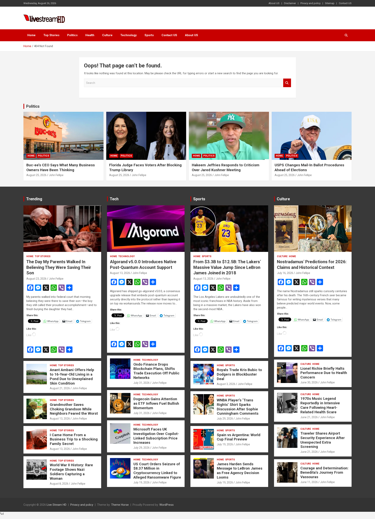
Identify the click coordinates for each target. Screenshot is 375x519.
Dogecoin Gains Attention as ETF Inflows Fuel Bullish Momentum (156, 403)
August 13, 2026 (60, 418)
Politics (72, 35)
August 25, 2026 (36, 175)
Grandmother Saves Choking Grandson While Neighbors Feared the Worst (74, 409)
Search (287, 83)
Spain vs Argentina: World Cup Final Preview (238, 437)
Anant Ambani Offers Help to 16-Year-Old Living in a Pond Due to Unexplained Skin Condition (72, 376)
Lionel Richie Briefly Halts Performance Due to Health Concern (323, 373)
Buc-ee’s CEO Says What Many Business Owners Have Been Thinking (60, 167)
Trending (34, 199)
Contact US (345, 3)
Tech (114, 199)
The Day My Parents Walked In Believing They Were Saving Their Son (58, 267)
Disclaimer (290, 3)
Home (31, 35)
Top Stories (51, 35)
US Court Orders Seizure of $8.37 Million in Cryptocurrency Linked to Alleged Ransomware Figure (157, 471)
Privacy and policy (310, 3)
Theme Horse (120, 504)
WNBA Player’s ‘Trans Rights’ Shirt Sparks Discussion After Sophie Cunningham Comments (237, 407)
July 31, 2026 (141, 382)
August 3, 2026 (226, 384)
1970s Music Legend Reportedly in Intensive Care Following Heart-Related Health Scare (320, 405)
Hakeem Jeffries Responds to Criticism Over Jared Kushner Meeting (225, 167)
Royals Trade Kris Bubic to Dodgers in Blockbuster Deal (239, 374)
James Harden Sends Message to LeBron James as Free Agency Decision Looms (239, 471)
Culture (107, 35)
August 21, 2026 (60, 388)
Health (89, 35)
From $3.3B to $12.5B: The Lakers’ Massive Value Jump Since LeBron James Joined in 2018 (227, 267)
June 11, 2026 (309, 482)
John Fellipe (56, 175)
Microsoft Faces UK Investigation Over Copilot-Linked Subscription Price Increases (156, 436)
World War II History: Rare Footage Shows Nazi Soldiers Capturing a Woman (71, 472)
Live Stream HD (56, 504)
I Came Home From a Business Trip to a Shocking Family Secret (74, 439)
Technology (128, 35)
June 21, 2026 (309, 417)
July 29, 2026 (141, 447)
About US (274, 3)
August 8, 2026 (59, 483)
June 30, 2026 (309, 382)
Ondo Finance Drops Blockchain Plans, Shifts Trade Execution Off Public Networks (156, 371)
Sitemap (329, 3)
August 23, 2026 (36, 278)
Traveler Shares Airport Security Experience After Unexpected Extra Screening (322, 440)
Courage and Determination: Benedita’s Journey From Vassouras (324, 472)
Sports (149, 35)
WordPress (166, 504)
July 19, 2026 (141, 482)
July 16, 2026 (285, 273)
